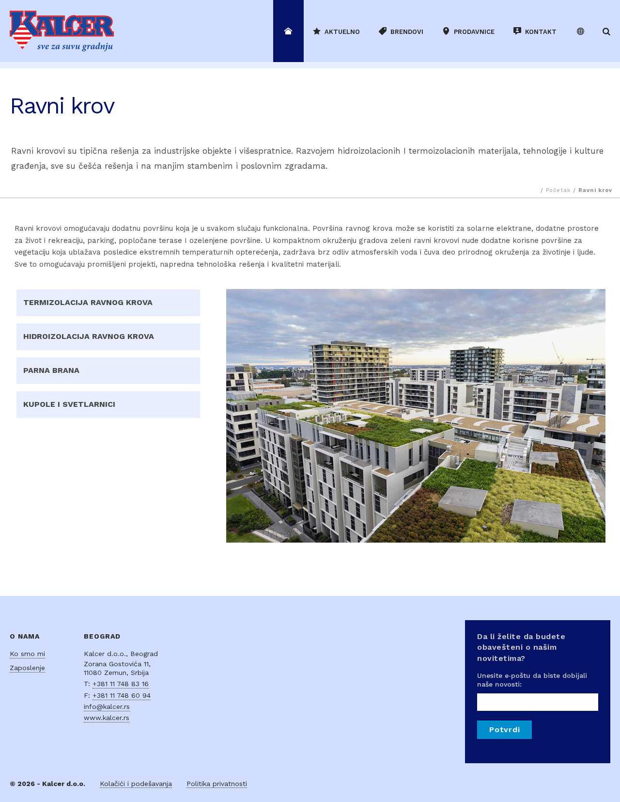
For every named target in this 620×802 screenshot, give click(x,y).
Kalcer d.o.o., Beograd (121, 654)
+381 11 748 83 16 (121, 684)
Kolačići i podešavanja (136, 783)
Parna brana (51, 370)
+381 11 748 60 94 (122, 695)
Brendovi (406, 31)
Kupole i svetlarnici (69, 404)
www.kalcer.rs (106, 718)
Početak (558, 190)
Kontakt (541, 31)
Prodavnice (474, 31)
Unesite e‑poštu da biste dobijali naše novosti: (532, 680)
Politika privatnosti (216, 783)
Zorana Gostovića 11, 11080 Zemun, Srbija (117, 668)
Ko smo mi (27, 654)
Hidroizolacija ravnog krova (88, 336)
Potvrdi (504, 729)
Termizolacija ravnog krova (88, 302)
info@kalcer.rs (107, 706)
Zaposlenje (27, 668)
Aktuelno (342, 31)
